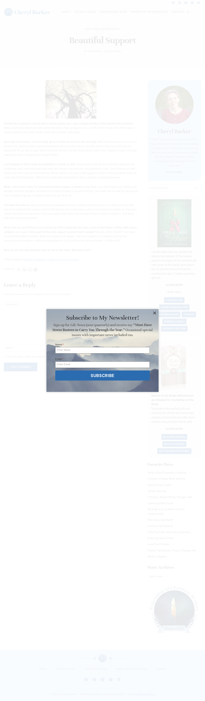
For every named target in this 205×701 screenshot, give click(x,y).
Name (59, 344)
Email (59, 359)
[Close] (154, 313)
